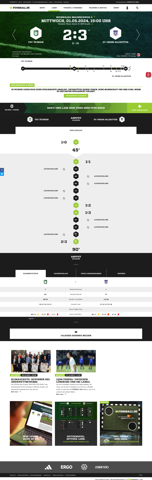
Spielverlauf (76, 130)
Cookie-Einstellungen (70, 475)
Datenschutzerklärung (23, 475)
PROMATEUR (13, 2)
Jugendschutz (47, 475)
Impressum (13, 475)
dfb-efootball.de (27, 2)
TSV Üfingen (36, 42)
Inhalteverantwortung (58, 475)
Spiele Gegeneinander (91, 273)
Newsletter (66, 2)
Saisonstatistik (30, 273)
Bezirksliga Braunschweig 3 (74, 17)
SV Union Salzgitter (115, 42)
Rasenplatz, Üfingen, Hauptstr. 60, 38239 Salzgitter (74, 24)
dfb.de (20, 2)
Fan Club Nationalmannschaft (40, 2)
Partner (51, 2)
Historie (121, 273)
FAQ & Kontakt (58, 2)
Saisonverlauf (61, 273)
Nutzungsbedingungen (36, 475)
